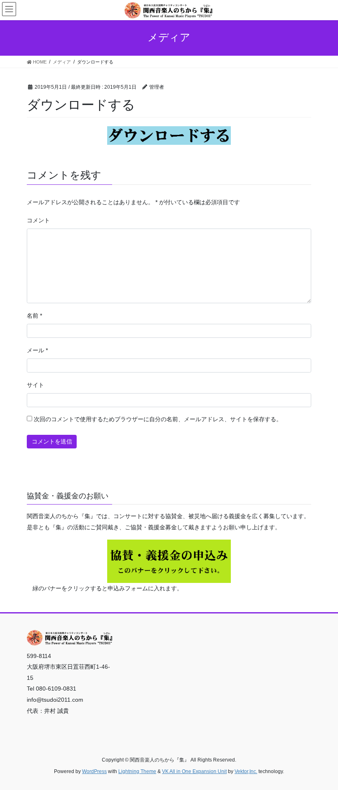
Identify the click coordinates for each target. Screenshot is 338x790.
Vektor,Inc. (246, 771)
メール (37, 350)
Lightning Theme (137, 771)
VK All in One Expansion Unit (194, 771)
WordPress (94, 771)
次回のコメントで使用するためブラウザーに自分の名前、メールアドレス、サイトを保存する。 (158, 419)
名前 (34, 315)
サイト (35, 385)
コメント (38, 220)
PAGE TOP (322, 759)
